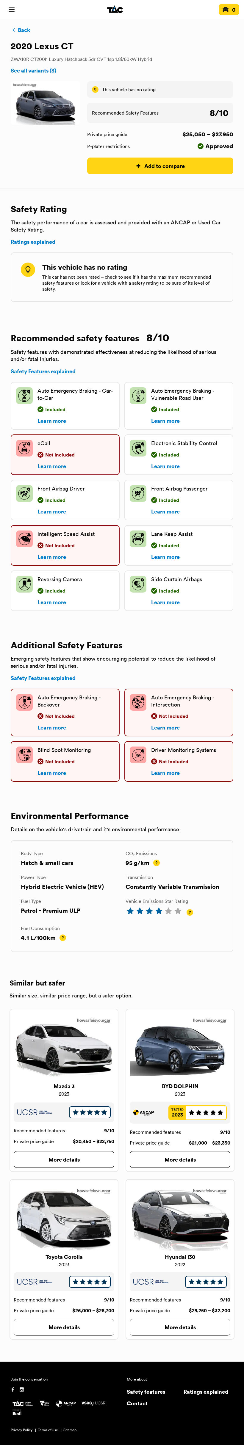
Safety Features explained (43, 371)
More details (64, 1159)
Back (24, 29)
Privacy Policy (21, 1429)
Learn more (51, 420)
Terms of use (48, 1429)
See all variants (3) (33, 70)
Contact (137, 1403)
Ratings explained (33, 241)
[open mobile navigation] (11, 9)
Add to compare (164, 165)
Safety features (146, 1391)
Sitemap (69, 1429)
